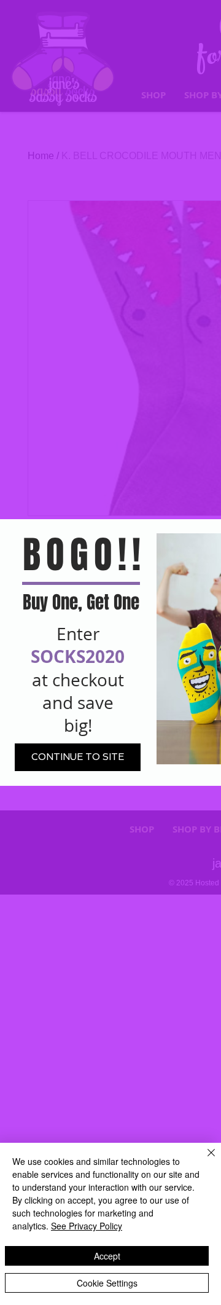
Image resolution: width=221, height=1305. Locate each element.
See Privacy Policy (86, 1226)
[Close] (204, 1160)
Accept (107, 1256)
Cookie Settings (107, 1283)
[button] (78, 757)
